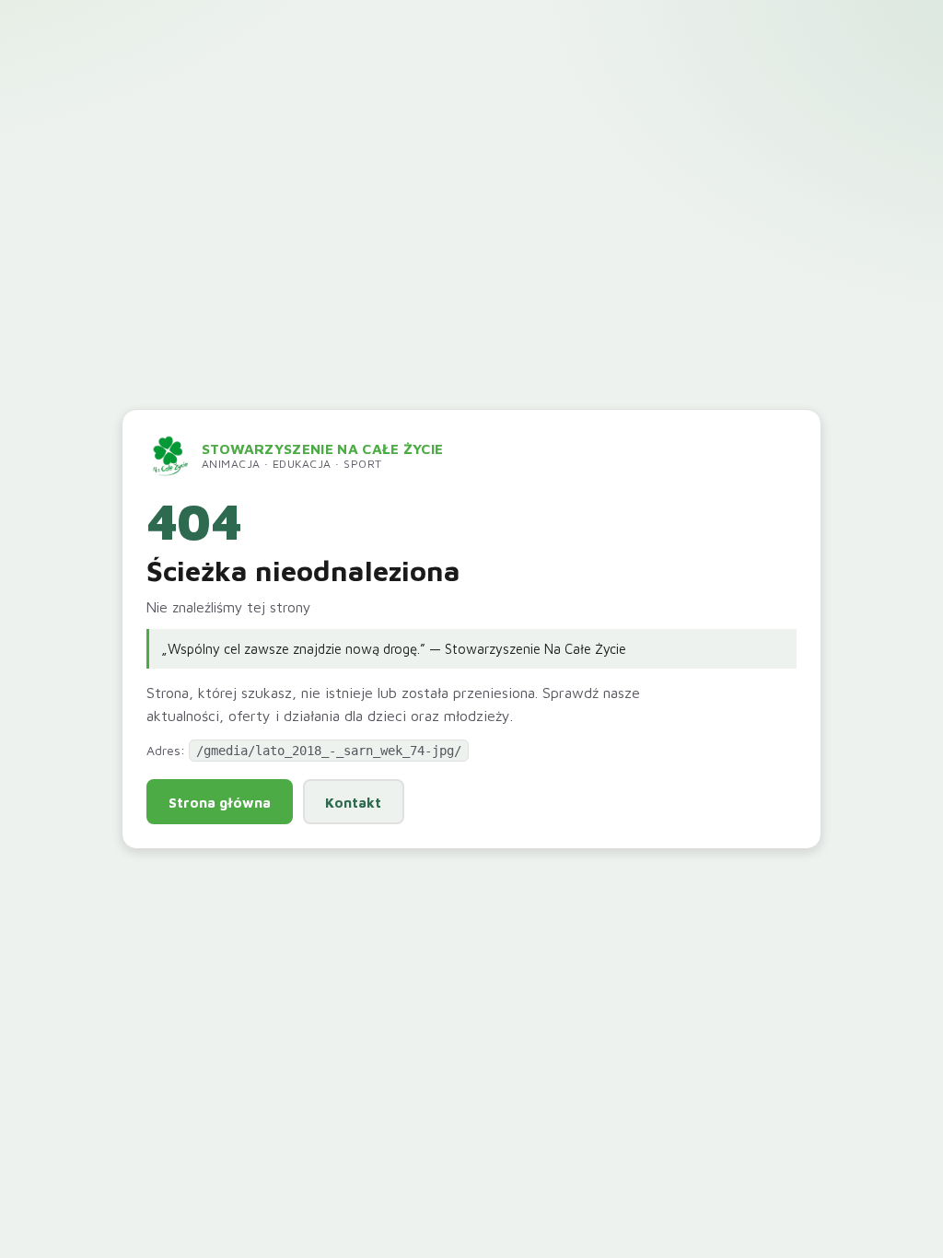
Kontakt (353, 802)
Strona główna (220, 802)
